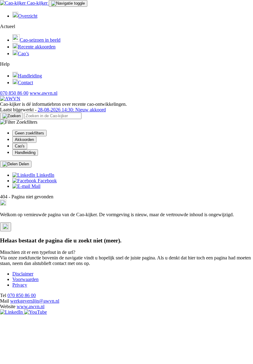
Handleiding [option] (25, 152)
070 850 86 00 (14, 93)
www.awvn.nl (43, 93)
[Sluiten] (5, 226)
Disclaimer (22, 273)
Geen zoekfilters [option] (29, 133)
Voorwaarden (25, 279)
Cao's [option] (20, 146)
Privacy (19, 284)
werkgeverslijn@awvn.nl (34, 301)
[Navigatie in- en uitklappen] (68, 3)
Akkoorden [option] (24, 139)
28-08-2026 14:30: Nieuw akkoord (72, 109)
